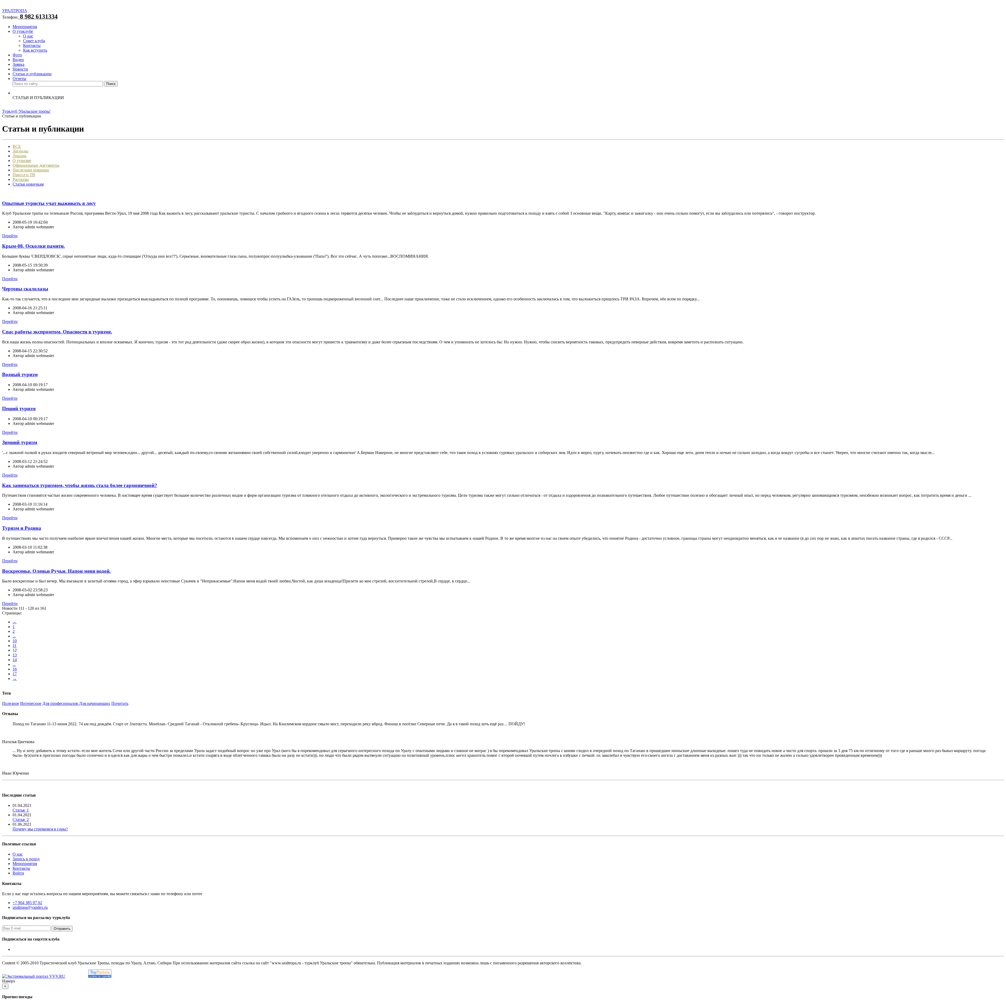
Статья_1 (21, 810)
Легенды (20, 151)
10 (15, 641)
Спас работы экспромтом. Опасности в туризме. (57, 331)
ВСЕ (17, 146)
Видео (18, 59)
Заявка (18, 64)
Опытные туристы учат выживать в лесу (49, 203)
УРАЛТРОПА (14, 10)
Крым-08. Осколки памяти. (33, 246)
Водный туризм (20, 374)
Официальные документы (36, 165)
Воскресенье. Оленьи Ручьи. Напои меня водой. (56, 571)
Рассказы (21, 179)
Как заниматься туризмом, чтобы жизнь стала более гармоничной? (79, 485)
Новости (20, 69)
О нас (28, 36)
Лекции (19, 156)
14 (15, 659)
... (14, 636)
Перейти (10, 236)
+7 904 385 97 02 (27, 902)
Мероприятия (25, 26)
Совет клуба (34, 41)
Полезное (10, 703)
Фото (17, 55)
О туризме (22, 160)
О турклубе (23, 31)
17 (15, 674)
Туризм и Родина (21, 528)
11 (15, 645)
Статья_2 (21, 819)
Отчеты (19, 78)
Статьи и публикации (32, 74)
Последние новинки (31, 170)
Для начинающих (94, 703)
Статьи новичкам (28, 184)
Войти (18, 873)
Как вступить (35, 50)
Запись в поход (26, 859)
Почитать (119, 703)
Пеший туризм (19, 408)
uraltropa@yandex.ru (30, 907)
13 (15, 655)
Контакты (32, 45)
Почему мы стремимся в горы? (40, 829)
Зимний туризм (19, 442)
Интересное (30, 703)
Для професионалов (60, 703)
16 (15, 669)
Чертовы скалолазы (25, 288)
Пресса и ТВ (24, 174)
